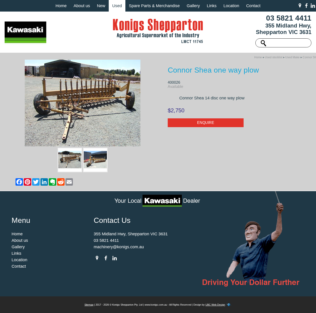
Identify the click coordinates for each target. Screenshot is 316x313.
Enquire (205, 123)
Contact (253, 5)
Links (212, 5)
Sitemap (88, 304)
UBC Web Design (215, 304)
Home (61, 5)
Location (231, 5)
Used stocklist (273, 57)
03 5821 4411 (288, 18)
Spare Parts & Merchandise (154, 5)
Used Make (292, 57)
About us (82, 5)
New (101, 5)
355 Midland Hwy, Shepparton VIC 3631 (283, 28)
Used (117, 5)
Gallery (193, 5)
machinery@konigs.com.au (119, 247)
